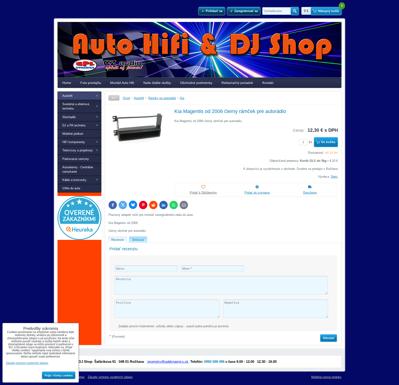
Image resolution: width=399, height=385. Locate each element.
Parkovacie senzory (75, 159)
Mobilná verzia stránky (326, 377)
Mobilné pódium (72, 133)
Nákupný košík (328, 11)
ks (311, 142)
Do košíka (328, 142)
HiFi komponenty (73, 142)
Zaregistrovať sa (246, 11)
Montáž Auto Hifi (122, 83)
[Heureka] (79, 239)
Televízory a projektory (77, 150)
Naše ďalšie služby (157, 83)
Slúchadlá (69, 117)
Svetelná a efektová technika (75, 106)
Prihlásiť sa (214, 11)
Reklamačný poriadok (237, 83)
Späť (114, 98)
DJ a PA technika (73, 125)
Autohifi (67, 96)
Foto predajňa (90, 83)
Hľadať (295, 11)
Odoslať (328, 338)
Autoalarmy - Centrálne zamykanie (77, 169)
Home (66, 83)
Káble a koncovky (74, 180)
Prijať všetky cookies (59, 375)
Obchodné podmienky (196, 83)
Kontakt (267, 83)
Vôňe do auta (71, 188)
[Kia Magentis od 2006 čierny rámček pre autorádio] (137, 142)
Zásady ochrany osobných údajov (110, 377)
